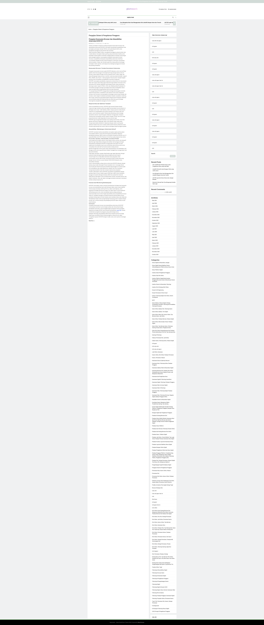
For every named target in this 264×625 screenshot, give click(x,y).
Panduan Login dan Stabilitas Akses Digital (162, 444)
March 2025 (155, 240)
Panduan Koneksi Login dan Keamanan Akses (162, 441)
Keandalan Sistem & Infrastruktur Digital (161, 399)
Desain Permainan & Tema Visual (159, 292)
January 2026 (155, 211)
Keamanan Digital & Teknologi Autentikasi (161, 379)
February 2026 (155, 209)
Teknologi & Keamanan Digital (159, 575)
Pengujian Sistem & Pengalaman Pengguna (162, 467)
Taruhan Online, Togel (157, 567)
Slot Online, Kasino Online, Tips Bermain (161, 522)
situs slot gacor (155, 74)
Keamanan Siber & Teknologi (158, 388)
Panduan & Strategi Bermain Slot (159, 415)
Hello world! (169, 192)
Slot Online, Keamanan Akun (158, 525)
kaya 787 (119, 210)
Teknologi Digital (156, 584)
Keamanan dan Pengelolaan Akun (159, 376)
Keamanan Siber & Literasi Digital (159, 385)
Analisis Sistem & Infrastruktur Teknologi (161, 284)
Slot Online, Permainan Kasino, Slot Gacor (161, 536)
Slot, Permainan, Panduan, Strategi (160, 554)
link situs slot (155, 57)
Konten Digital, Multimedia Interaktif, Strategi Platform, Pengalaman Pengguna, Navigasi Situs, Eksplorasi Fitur (163, 408)
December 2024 (155, 248)
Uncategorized (155, 605)
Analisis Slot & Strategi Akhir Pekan (160, 287)
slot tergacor (155, 551)
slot (153, 52)
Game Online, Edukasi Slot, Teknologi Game (162, 308)
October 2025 (155, 220)
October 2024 (155, 254)
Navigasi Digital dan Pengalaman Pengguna (162, 412)
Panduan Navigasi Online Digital (159, 447)
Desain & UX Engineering (157, 290)
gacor (153, 300)
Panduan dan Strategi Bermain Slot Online (161, 431)
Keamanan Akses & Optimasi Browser (161, 360)
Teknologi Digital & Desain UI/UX (159, 587)
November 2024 (155, 251)
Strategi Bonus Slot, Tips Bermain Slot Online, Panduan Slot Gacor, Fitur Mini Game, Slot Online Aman (163, 558)
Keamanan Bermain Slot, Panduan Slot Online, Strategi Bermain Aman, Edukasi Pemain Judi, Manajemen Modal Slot (162, 372)
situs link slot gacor (156, 40)
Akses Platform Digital (157, 269)
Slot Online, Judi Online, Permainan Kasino (162, 519)
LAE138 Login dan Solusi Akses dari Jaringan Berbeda (125, 22)
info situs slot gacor (156, 349)
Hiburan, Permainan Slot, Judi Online (160, 337)
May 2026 (154, 200)
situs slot (154, 490)
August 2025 (155, 226)
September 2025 (156, 223)
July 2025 (154, 229)
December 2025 (155, 214)
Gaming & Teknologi (156, 335)
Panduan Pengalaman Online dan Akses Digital (163, 450)
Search (153, 153)
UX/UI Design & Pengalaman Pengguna (161, 611)
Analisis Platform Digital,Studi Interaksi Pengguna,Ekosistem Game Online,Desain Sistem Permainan (163, 280)
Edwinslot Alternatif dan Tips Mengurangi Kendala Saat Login (157, 22)
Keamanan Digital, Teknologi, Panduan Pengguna (163, 382)
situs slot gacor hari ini (157, 80)
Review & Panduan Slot (157, 488)
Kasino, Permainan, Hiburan (158, 357)
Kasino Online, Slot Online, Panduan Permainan (163, 355)
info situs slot (155, 346)
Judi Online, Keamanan (157, 352)
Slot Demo (154, 499)
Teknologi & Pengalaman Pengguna (160, 578)
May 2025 (154, 234)
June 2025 (154, 231)
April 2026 (154, 203)
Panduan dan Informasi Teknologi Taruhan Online (163, 428)
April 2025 (154, 237)
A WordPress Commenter (158, 192)
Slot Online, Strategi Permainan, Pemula (161, 544)
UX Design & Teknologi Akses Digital (160, 608)
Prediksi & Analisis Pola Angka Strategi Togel (162, 485)
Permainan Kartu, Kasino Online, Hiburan (161, 470)
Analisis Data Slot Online (158, 275)
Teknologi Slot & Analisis (158, 592)
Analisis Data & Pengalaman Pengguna (161, 272)
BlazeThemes (141, 622)
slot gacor (154, 46)
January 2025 (155, 246)
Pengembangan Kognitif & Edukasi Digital (161, 464)
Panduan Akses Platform (158, 425)
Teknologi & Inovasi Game (158, 572)
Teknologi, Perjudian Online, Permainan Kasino (162, 598)
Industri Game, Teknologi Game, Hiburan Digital (163, 340)
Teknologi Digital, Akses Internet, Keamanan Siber (163, 590)
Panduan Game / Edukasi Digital (159, 434)
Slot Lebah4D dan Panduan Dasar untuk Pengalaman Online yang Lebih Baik (150, 1)
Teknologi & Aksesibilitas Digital (159, 570)
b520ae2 (92, 43)
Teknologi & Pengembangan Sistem (160, 581)
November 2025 (155, 217)
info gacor (154, 343)
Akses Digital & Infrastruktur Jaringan (160, 262)
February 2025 (155, 243)
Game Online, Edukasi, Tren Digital (160, 311)
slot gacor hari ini (156, 505)
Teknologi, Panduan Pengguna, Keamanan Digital (163, 595)
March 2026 (155, 206)
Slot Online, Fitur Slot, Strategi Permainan (161, 516)
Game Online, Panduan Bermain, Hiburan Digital (163, 319)
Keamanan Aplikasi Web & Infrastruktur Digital (162, 367)
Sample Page (130, 17)
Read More (91, 220)
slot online (154, 507)
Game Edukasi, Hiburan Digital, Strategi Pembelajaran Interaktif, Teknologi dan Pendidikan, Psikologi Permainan (163, 304)
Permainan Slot (155, 473)
